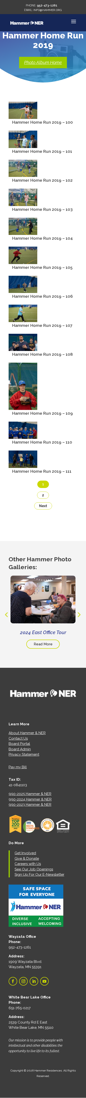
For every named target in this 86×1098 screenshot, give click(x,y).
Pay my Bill (18, 767)
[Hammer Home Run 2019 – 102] (23, 174)
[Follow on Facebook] (13, 981)
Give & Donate (27, 858)
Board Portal (19, 744)
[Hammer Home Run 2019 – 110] (23, 436)
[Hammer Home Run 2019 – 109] (23, 406)
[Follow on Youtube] (44, 981)
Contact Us (18, 738)
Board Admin (20, 749)
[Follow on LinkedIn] (34, 981)
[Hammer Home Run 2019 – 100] (23, 116)
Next (43, 506)
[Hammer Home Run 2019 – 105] (23, 261)
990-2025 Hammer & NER (30, 794)
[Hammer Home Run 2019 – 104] (23, 232)
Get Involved (25, 853)
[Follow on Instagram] (23, 981)
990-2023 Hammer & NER (30, 804)
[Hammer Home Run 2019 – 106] (23, 290)
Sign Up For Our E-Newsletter (39, 874)
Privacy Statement (24, 754)
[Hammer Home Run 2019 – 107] (23, 319)
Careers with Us (28, 864)
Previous (6, 614)
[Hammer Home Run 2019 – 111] (23, 464)
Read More (43, 644)
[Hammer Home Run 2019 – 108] (23, 348)
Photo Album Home (43, 62)
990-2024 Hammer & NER (30, 799)
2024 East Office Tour (43, 632)
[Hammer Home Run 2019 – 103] (23, 203)
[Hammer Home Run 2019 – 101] (23, 145)
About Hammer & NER (27, 733)
